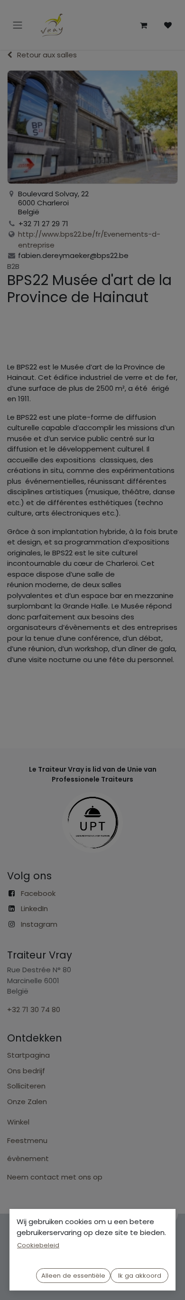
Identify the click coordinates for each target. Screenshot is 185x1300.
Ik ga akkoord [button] (139, 1275)
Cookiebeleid (38, 1245)
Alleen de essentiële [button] (73, 1275)
